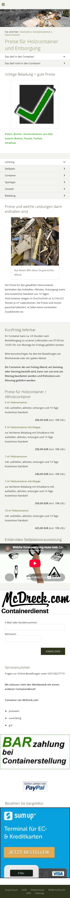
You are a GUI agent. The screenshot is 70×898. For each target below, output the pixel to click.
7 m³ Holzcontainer (16, 456)
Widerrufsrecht (56, 889)
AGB (24, 889)
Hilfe (28, 893)
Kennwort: (10, 634)
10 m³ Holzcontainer (17, 510)
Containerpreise (41, 31)
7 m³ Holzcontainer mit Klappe (23, 481)
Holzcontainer (12, 34)
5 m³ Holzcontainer (16, 402)
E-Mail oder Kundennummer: (21, 622)
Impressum (11, 889)
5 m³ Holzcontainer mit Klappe (23, 427)
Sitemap (39, 893)
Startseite (25, 31)
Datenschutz (37, 889)
